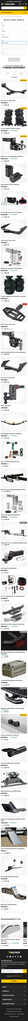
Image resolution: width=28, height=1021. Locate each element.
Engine (2, 51)
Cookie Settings (20, 1013)
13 (19, 912)
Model (2, 34)
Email (2, 968)
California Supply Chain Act (10, 1013)
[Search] (25, 8)
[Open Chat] (20, 4)
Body (2, 40)
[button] (14, 987)
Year (2, 22)
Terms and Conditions (14, 1016)
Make (2, 28)
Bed (2, 46)
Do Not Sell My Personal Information (14, 1011)
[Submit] (25, 971)
